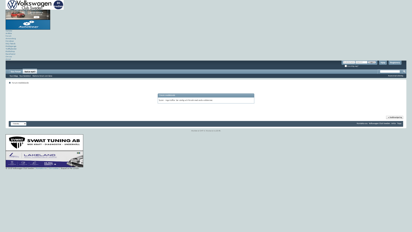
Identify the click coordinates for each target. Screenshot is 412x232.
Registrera (395, 63)
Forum (8, 36)
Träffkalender (11, 49)
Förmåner (10, 41)
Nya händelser (25, 76)
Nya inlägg (14, 76)
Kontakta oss (362, 123)
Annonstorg (11, 39)
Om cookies (54, 168)
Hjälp (383, 63)
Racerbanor (11, 54)
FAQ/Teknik (10, 44)
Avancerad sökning (395, 76)
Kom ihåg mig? (352, 66)
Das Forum (16, 72)
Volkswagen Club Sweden (379, 123)
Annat (8, 59)
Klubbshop (10, 51)
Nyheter (9, 31)
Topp (399, 123)
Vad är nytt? (29, 72)
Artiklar (9, 33)
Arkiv (393, 123)
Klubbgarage (11, 46)
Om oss (9, 57)
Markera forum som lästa (42, 76)
